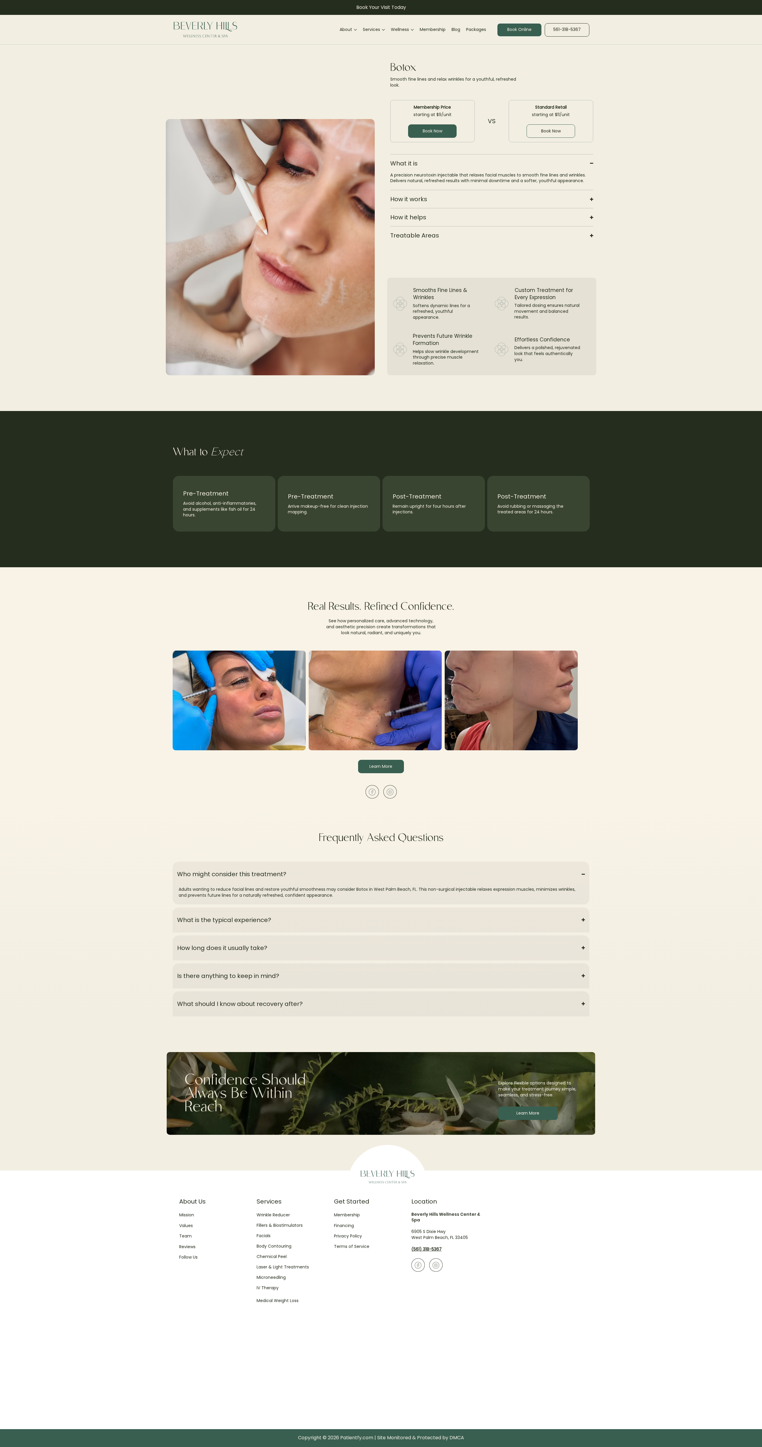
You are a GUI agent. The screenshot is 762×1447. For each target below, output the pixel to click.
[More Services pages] (383, 29)
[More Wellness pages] (412, 29)
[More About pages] (355, 29)
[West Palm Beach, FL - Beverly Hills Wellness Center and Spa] (372, 791)
